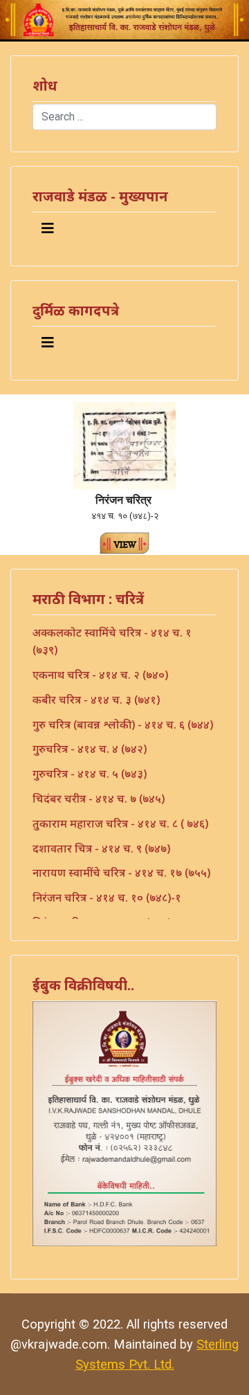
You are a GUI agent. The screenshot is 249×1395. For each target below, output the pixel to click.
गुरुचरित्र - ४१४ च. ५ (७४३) (90, 773)
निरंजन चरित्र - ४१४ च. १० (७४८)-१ (107, 897)
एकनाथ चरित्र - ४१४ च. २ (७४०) (100, 674)
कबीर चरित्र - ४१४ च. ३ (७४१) (96, 699)
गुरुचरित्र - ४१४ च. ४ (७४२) (90, 748)
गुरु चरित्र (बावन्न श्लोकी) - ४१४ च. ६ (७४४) (123, 724)
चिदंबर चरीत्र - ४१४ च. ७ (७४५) (99, 798)
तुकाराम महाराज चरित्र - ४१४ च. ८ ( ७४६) (120, 823)
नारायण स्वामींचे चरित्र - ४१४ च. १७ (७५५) (121, 872)
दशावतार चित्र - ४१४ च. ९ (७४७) (101, 848)
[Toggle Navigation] (48, 228)
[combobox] (124, 117)
